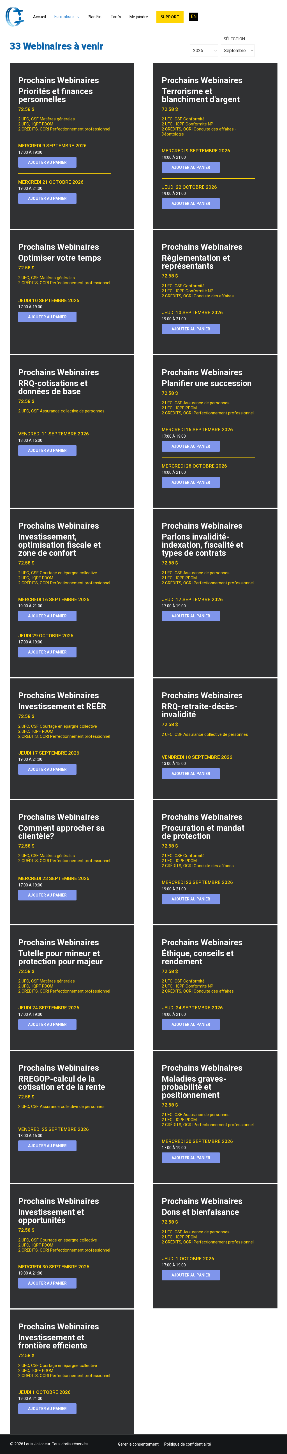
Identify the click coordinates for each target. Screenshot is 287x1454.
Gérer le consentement (138, 1444)
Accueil (39, 17)
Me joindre (138, 17)
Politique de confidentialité (187, 1444)
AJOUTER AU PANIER (47, 162)
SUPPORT (170, 16)
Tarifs (116, 17)
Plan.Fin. (95, 17)
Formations (64, 16)
